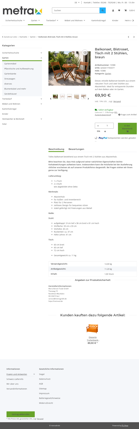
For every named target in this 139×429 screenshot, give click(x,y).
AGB (41, 383)
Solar (4, 124)
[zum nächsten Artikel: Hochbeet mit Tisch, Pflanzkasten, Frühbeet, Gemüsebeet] (134, 37)
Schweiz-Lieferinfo (15, 379)
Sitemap (43, 388)
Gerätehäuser (10, 93)
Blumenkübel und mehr (15, 88)
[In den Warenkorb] (50, 45)
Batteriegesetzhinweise (49, 398)
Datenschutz (44, 379)
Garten (108, 73)
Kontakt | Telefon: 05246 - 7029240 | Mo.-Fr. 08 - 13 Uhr (109, 2)
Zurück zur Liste (10, 37)
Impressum (44, 393)
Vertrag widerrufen (20, 414)
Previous (50, 98)
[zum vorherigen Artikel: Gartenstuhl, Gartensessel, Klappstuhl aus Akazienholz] (128, 37)
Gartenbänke (10, 73)
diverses (8, 83)
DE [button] (76, 2)
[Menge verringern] (98, 125)
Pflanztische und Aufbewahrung (19, 68)
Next (88, 98)
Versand (117, 101)
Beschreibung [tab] (56, 149)
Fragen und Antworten (17, 374)
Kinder (5, 114)
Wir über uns (12, 384)
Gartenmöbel (10, 63)
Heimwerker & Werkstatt (13, 119)
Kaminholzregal (9, 109)
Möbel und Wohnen (11, 104)
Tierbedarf (7, 99)
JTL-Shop (125, 425)
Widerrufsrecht (46, 403)
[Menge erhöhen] (105, 131)
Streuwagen (9, 78)
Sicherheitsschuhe (10, 52)
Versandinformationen (17, 388)
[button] (113, 10)
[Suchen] (102, 10)
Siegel (42, 374)
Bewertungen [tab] (76, 149)
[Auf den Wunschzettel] (85, 53)
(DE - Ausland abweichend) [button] (106, 113)
